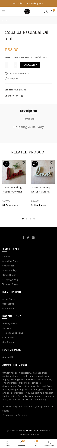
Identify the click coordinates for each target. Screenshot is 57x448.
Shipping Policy (10, 279)
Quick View (23, 173)
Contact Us (8, 303)
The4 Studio (32, 430)
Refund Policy (9, 275)
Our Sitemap (8, 308)
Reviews (28, 119)
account (46, 11)
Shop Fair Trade (10, 261)
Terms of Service (10, 284)
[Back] (5, 20)
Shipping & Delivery (28, 127)
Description (28, 111)
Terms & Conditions (12, 333)
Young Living (20, 89)
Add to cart (30, 65)
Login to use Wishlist (19, 73)
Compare (13, 78)
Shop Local (8, 265)
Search (6, 256)
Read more (12, 205)
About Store (8, 299)
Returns (6, 328)
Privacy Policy (9, 270)
